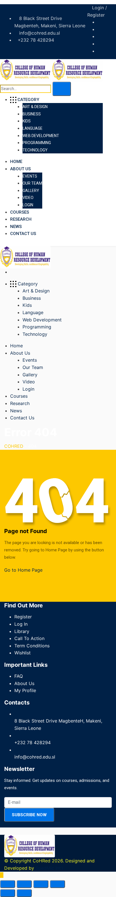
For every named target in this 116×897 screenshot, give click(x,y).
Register (23, 616)
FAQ (18, 676)
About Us (20, 168)
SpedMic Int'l (49, 868)
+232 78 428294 (36, 40)
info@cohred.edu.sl (39, 33)
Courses (19, 212)
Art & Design (35, 106)
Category (27, 99)
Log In (21, 624)
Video (28, 197)
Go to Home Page (23, 570)
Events (30, 176)
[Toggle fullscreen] (24, 884)
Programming (37, 142)
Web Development (41, 135)
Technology (35, 150)
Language (33, 128)
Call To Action (29, 638)
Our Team (32, 183)
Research (21, 219)
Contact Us (23, 233)
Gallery (31, 190)
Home (16, 161)
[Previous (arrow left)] (7, 893)
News (16, 226)
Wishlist (22, 653)
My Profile (25, 690)
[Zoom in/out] (7, 884)
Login (28, 205)
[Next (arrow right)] (24, 893)
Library (21, 631)
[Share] (40, 884)
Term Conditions (32, 645)
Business (32, 114)
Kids (27, 121)
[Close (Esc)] (57, 884)
